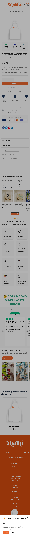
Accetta (5, 532)
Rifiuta (12, 532)
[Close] (27, 517)
